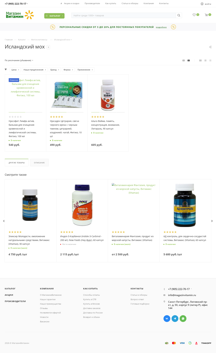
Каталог (10, 288)
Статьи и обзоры (139, 294)
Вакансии (44, 321)
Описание (39, 162)
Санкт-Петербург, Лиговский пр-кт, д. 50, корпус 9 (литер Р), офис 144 (188, 305)
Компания (47, 288)
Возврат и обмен (91, 317)
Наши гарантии (48, 299)
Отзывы (44, 308)
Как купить (90, 288)
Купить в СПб (89, 299)
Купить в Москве (91, 303)
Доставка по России (93, 312)
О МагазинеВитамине (51, 294)
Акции (9, 294)
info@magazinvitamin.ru (182, 295)
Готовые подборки (140, 303)
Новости (44, 317)
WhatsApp (183, 318)
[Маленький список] (183, 60)
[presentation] (4, 221)
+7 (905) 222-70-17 (15, 3)
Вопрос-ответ (137, 299)
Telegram (175, 318)
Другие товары (17, 162)
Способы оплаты (91, 294)
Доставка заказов (91, 308)
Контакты (137, 288)
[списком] (205, 60)
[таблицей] (210, 60)
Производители (15, 301)
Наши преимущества (50, 303)
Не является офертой (50, 312)
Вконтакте (167, 318)
